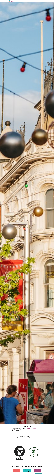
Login (45, 1)
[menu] (35, 1)
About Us (29, 1)
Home (26, 1)
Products (35, 1)
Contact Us (37, 1)
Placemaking (41, 1)
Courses (32, 1)
